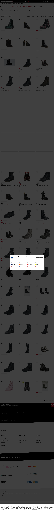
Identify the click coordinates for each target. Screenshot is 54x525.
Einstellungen (38, 522)
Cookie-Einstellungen (34, 509)
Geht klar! (15, 522)
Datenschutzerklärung (10, 510)
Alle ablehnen (27, 522)
